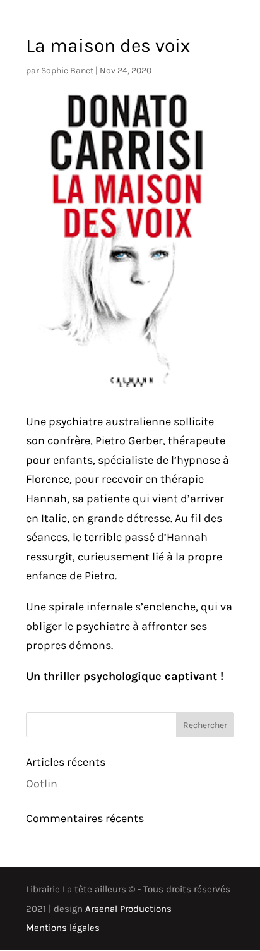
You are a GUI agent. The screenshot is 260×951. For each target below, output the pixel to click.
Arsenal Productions (128, 908)
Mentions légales (63, 927)
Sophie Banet (67, 70)
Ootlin (41, 783)
